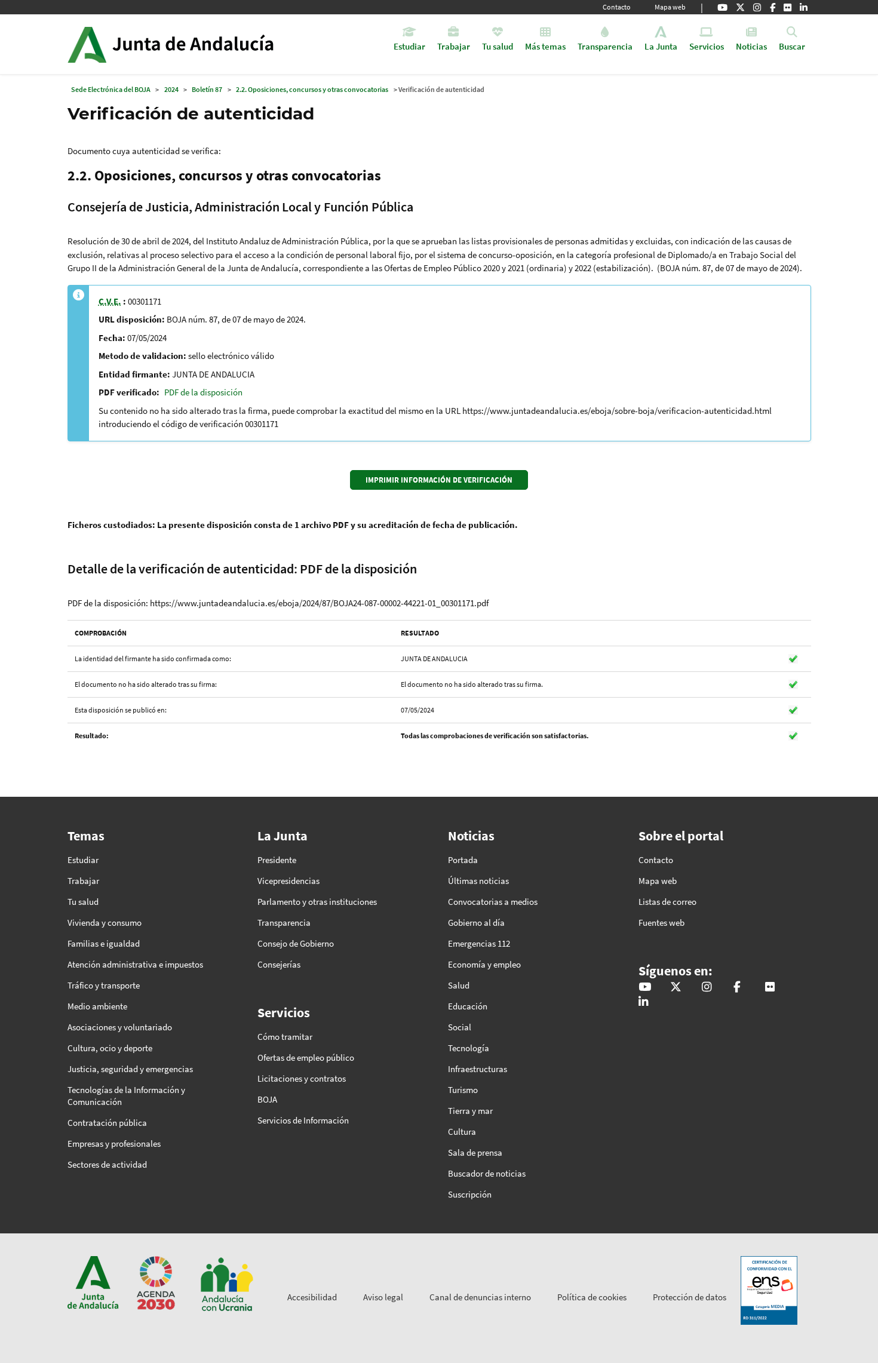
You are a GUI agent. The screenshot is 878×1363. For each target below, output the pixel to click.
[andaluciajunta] (740, 7)
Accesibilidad (312, 1297)
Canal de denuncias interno (480, 1297)
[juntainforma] (787, 7)
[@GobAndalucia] (722, 7)
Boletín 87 (207, 89)
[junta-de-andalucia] (804, 7)
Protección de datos (689, 1297)
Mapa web (670, 6)
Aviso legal (383, 1297)
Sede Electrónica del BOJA (111, 89)
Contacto (617, 6)
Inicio (204, 44)
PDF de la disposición (203, 392)
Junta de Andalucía (86, 44)
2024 (171, 89)
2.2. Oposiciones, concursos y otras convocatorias (312, 89)
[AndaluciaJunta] (772, 7)
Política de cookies (592, 1297)
